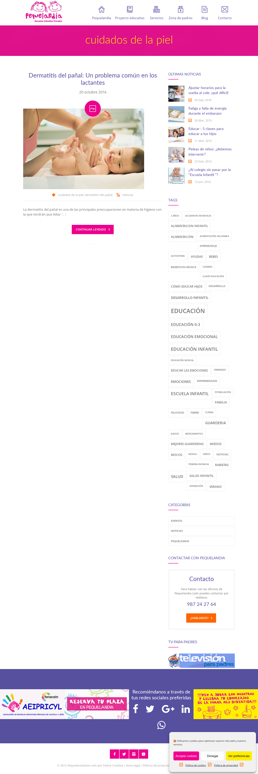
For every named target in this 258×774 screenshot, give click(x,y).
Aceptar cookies (186, 756)
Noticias (128, 195)
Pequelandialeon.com (82, 765)
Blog (204, 18)
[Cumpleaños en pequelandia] (226, 718)
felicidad (177, 412)
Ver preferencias (239, 756)
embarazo (220, 369)
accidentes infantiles (198, 215)
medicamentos (194, 433)
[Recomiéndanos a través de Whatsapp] (161, 725)
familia (221, 402)
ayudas (197, 257)
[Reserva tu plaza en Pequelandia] (96, 718)
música (192, 454)
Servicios (156, 18)
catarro (207, 266)
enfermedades (207, 381)
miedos (216, 444)
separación (196, 486)
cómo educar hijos (186, 286)
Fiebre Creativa (113, 765)
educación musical (182, 360)
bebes (213, 257)
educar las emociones (189, 370)
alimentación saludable (214, 236)
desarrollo (217, 286)
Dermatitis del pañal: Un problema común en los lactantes (93, 79)
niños (206, 454)
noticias (222, 454)
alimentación (182, 237)
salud (177, 476)
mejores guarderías (187, 444)
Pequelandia (101, 18)
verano (215, 487)
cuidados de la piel (71, 195)
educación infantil (194, 349)
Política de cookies (195, 765)
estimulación (223, 392)
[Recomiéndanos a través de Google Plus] (168, 709)
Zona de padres (180, 18)
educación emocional (194, 336)
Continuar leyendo (91, 229)
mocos (176, 455)
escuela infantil (190, 393)
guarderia (215, 422)
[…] (63, 214)
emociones (181, 381)
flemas (209, 412)
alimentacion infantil (189, 226)
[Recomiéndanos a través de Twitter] (150, 709)
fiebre (194, 412)
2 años (175, 215)
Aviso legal (133, 765)
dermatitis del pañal (98, 195)
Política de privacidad (226, 765)
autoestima (178, 256)
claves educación (213, 276)
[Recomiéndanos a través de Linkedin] (185, 709)
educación (188, 311)
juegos (175, 433)
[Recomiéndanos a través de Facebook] (135, 709)
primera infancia (198, 464)
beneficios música (183, 267)
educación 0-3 (185, 324)
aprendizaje (208, 246)
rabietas (222, 465)
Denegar (212, 756)
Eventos (176, 521)
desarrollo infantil (189, 297)
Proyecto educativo (130, 18)
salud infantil (201, 476)
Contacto (225, 18)
